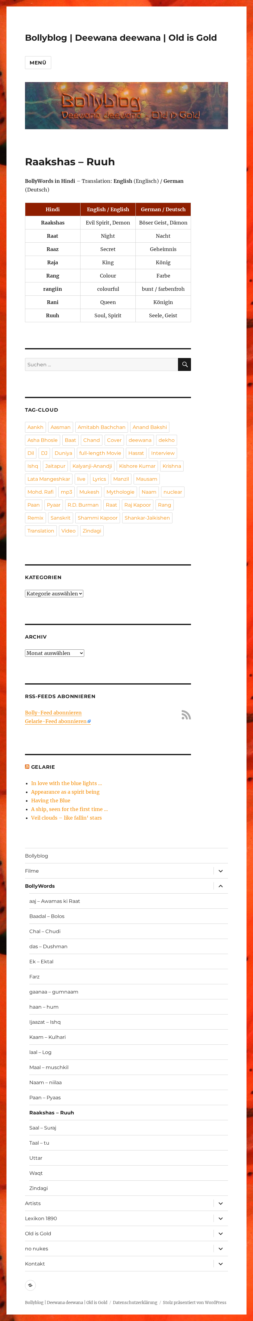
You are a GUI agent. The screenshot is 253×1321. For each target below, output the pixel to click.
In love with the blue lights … (66, 783)
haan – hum (44, 1007)
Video (68, 531)
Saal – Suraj (42, 1128)
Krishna (172, 466)
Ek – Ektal (41, 962)
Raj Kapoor (137, 505)
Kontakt (35, 1264)
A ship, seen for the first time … (69, 809)
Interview (163, 453)
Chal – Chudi (44, 931)
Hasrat (136, 453)
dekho (167, 440)
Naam (149, 492)
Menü (38, 63)
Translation (40, 531)
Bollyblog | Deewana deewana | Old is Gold (121, 37)
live (81, 479)
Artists (33, 1203)
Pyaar (53, 505)
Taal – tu (39, 1143)
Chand (91, 440)
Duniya (63, 453)
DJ (44, 453)
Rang (164, 505)
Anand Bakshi (150, 427)
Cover (114, 440)
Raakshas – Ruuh (51, 1113)
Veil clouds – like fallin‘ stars (66, 818)
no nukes (36, 1249)
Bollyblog (36, 856)
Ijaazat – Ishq (45, 1022)
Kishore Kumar (137, 466)
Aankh (35, 427)
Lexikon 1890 (41, 1218)
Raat (111, 505)
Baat (70, 440)
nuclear (173, 492)
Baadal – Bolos (46, 916)
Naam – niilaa (45, 1082)
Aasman (61, 427)
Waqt (36, 1173)
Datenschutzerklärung (135, 1302)
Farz (34, 977)
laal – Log (40, 1052)
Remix (35, 518)
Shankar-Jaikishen (147, 518)
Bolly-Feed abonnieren (53, 713)
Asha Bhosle (42, 440)
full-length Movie (100, 453)
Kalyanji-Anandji (92, 466)
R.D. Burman (83, 505)
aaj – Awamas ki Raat (54, 901)
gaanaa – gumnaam (53, 992)
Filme (32, 871)
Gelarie (43, 767)
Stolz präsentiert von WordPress (194, 1302)
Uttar (35, 1158)
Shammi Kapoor (98, 518)
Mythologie (120, 492)
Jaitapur (55, 466)
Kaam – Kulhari (47, 1037)
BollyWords (40, 886)
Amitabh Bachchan (102, 427)
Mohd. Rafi (40, 492)
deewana (140, 440)
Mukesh (89, 492)
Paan (33, 505)
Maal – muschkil (48, 1067)
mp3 (66, 492)
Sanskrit (61, 518)
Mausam (146, 479)
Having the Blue (50, 800)
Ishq (32, 466)
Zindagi (92, 531)
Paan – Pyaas (45, 1098)
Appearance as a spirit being (65, 792)
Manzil (121, 479)
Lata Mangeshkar (48, 479)
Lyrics (99, 479)
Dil (30, 453)
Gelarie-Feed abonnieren (56, 721)
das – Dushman (48, 946)
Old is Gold (38, 1234)
